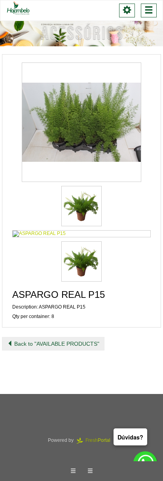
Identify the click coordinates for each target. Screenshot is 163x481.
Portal (100, 440)
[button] (81, 122)
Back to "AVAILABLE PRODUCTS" (56, 344)
